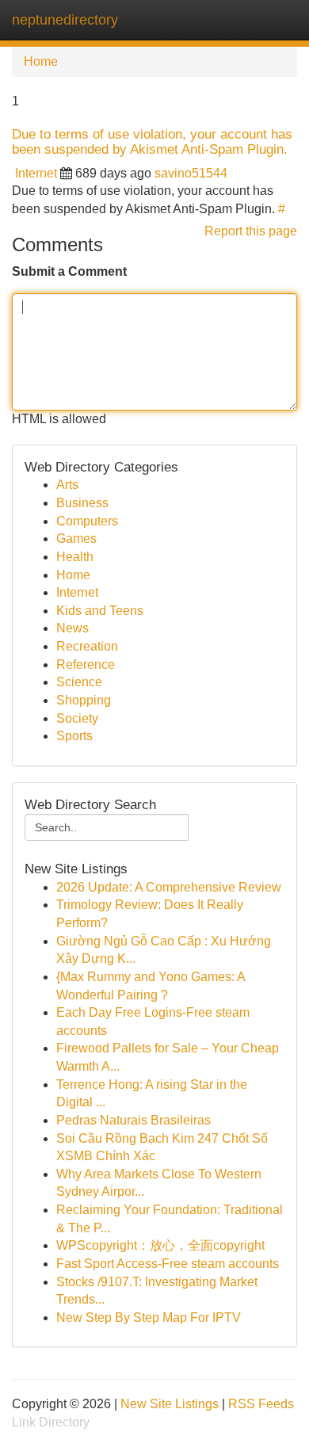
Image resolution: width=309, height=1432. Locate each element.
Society (77, 718)
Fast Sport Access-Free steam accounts (167, 1263)
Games (76, 538)
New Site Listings (169, 1404)
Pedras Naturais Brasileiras (133, 1120)
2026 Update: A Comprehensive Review (168, 887)
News (72, 628)
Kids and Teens (99, 610)
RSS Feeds (261, 1404)
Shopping (83, 700)
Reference (85, 664)
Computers (87, 521)
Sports (74, 736)
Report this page (250, 231)
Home (41, 61)
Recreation (87, 646)
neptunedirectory (65, 20)
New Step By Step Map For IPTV (148, 1317)
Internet (36, 173)
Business (82, 503)
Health (74, 556)
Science (79, 682)
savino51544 (190, 173)
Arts (67, 484)
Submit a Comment (69, 271)
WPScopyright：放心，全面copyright (160, 1245)
